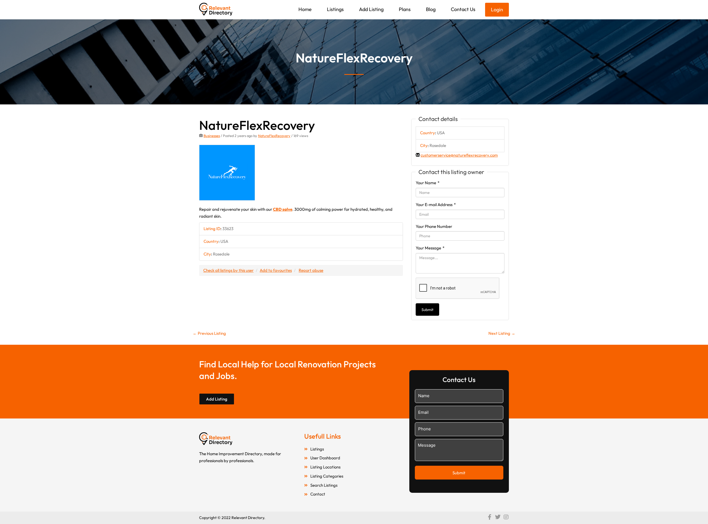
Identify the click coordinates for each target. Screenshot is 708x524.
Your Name (427, 182)
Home (305, 9)
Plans (405, 9)
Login (497, 9)
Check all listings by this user (228, 270)
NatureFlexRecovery (274, 135)
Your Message (430, 248)
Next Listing (501, 333)
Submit (427, 309)
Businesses (212, 135)
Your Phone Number (434, 226)
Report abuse (311, 270)
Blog (431, 9)
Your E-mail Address (436, 204)
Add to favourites (276, 270)
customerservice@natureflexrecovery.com (459, 155)
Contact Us (463, 9)
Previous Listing (209, 333)
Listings (335, 9)
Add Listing (371, 9)
